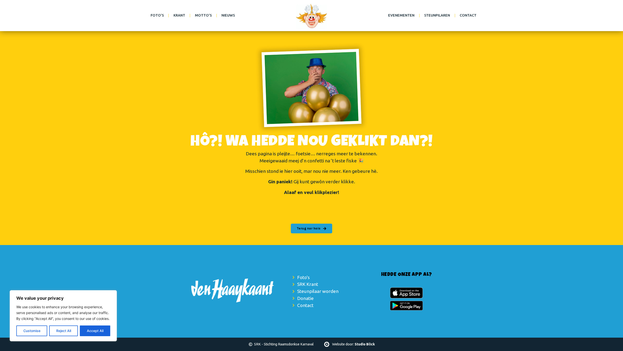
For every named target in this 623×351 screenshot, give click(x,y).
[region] (63, 315)
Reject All (63, 331)
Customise (31, 331)
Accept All (95, 331)
